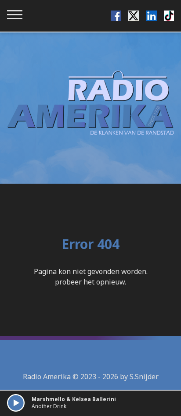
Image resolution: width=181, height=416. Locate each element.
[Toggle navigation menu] (14, 14)
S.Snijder (144, 376)
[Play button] (16, 403)
